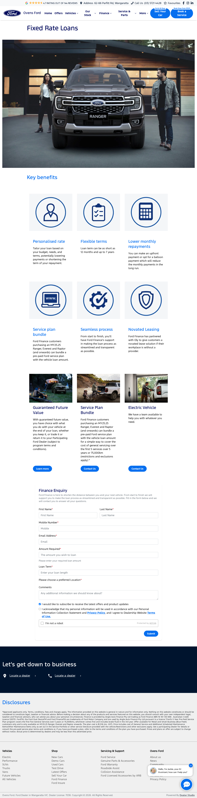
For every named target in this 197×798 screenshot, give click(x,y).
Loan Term (46, 566)
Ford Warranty (109, 764)
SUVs (5, 764)
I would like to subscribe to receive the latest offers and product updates (85, 604)
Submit (151, 633)
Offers (58, 13)
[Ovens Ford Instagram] (188, 3)
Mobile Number (49, 522)
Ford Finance (59, 779)
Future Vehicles (11, 775)
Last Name (107, 509)
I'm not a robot (54, 623)
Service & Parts (124, 13)
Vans (5, 772)
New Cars (57, 757)
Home (48, 13)
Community (157, 764)
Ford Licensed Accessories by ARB (121, 775)
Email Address (48, 535)
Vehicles (70, 13)
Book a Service (182, 13)
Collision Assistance (112, 772)
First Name (46, 509)
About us (155, 757)
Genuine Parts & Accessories (118, 760)
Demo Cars (58, 760)
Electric (6, 757)
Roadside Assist (110, 768)
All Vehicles (9, 779)
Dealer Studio (187, 795)
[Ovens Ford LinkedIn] (193, 3)
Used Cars (57, 764)
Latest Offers (59, 772)
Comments (45, 587)
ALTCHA (152, 623)
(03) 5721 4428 (152, 3)
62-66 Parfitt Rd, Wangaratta (111, 3)
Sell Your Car (160, 13)
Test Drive (57, 768)
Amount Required (50, 549)
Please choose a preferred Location (60, 580)
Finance (104, 13)
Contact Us (90, 468)
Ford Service (108, 757)
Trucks (6, 768)
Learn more (42, 468)
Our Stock (87, 13)
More (142, 13)
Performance (9, 760)
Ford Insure (58, 783)
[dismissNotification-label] (191, 765)
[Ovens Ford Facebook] (184, 3)
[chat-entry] (186, 784)
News (153, 760)
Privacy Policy (96, 612)
